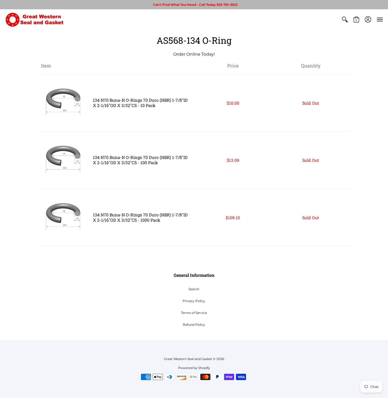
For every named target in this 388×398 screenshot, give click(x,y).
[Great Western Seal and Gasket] (34, 19)
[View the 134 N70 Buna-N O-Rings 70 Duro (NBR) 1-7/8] (64, 103)
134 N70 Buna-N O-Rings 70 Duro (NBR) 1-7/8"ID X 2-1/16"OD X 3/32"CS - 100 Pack (140, 159)
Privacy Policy (194, 301)
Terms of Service (194, 313)
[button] (345, 19)
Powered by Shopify (194, 368)
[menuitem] (345, 19)
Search (193, 289)
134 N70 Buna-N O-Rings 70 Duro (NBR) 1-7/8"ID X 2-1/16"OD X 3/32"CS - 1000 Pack (140, 217)
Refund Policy (194, 325)
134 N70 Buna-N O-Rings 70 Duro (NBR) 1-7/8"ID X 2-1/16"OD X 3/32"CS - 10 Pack (140, 102)
